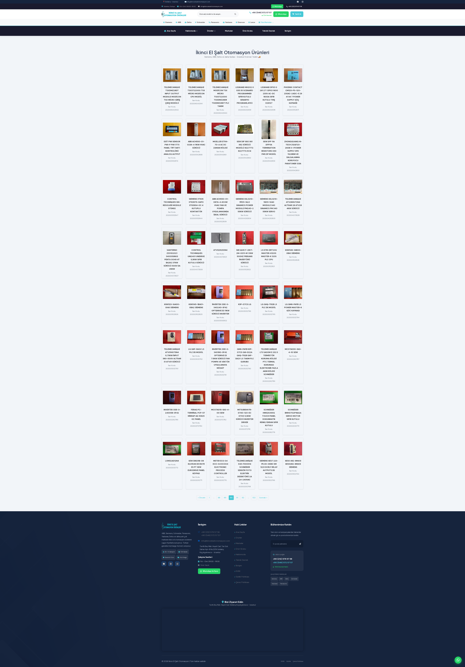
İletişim (288, 31)
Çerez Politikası (242, 582)
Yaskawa (228, 22)
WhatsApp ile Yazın (210, 571)
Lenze (252, 22)
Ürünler (210, 31)
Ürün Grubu (248, 31)
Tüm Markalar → (267, 22)
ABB (179, 22)
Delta (189, 22)
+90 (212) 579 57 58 (295, 6)
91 (237, 497)
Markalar (229, 31)
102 (254, 497)
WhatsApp (278, 6)
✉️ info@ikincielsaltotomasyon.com (197, 2)
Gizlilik (288, 661)
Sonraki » (263, 497)
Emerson (241, 22)
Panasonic (215, 22)
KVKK (238, 571)
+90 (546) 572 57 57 (262, 12)
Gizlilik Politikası (242, 576)
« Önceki (201, 497)
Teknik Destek (268, 31)
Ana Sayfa (171, 31)
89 (225, 497)
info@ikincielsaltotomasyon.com (211, 6)
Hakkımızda (190, 31)
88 (219, 497)
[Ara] (235, 14)
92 (243, 497)
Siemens (168, 22)
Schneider (201, 22)
